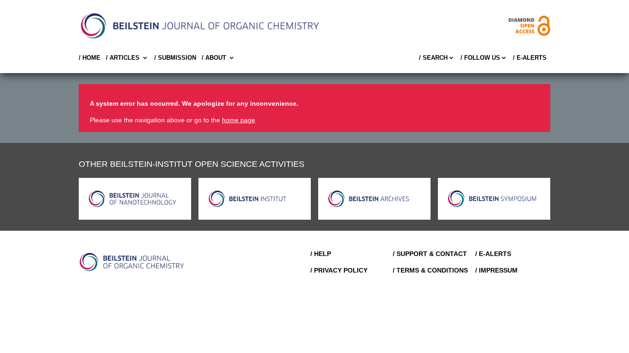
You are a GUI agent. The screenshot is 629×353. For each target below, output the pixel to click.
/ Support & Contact (430, 253)
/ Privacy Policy (338, 270)
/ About (214, 57)
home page (238, 120)
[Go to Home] (132, 262)
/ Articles (123, 57)
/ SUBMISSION (175, 57)
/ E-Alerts (530, 57)
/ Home (89, 57)
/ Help (320, 253)
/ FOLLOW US (480, 57)
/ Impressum (496, 270)
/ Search (433, 57)
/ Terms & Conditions (430, 270)
